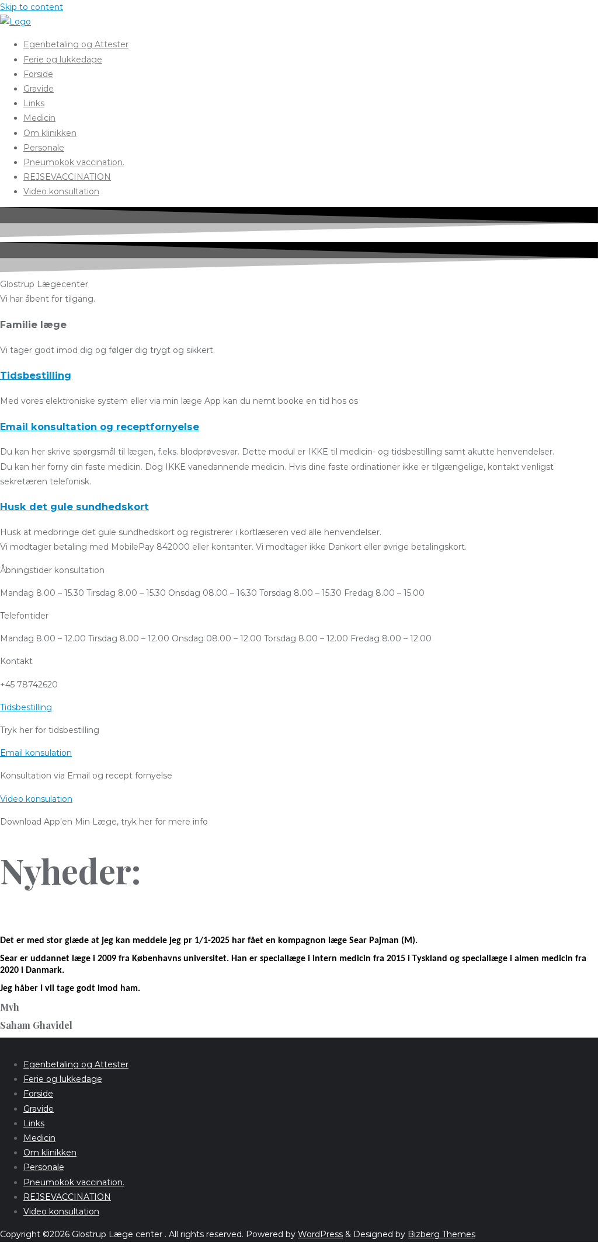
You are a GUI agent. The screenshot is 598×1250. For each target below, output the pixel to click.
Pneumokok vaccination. (73, 1182)
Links (33, 1123)
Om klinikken (50, 1152)
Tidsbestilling (35, 375)
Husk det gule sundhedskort (74, 506)
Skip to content (31, 7)
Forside (38, 1093)
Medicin (39, 1138)
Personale (43, 1167)
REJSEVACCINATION (67, 1197)
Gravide (38, 1109)
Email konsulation (36, 753)
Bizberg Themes (441, 1234)
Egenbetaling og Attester (75, 1064)
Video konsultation (61, 1211)
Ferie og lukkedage (62, 1079)
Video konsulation (36, 799)
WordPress (320, 1234)
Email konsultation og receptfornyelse (99, 426)
